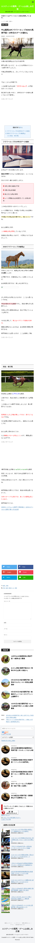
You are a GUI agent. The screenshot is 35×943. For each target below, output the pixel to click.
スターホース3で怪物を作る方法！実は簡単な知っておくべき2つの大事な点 (22, 839)
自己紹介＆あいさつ (20, 924)
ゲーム (11, 924)
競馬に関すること (26, 923)
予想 (4, 588)
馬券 (16, 588)
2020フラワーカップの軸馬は (15, 133)
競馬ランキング (5, 815)
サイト (5, 634)
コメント (7, 601)
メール (5, 628)
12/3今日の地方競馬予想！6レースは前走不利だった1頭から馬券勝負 (22, 706)
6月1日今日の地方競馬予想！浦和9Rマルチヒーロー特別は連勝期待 (22, 682)
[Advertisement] (15, 112)
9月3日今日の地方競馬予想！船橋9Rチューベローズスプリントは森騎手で (22, 694)
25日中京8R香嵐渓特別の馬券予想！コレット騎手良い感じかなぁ (22, 774)
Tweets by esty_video (8, 740)
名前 (5, 622)
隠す (20, 127)
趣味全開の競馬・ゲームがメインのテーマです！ (17, 934)
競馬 (7, 588)
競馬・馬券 (5, 585)
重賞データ (11, 588)
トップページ (17, 923)
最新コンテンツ (8, 923)
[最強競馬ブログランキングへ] (9, 289)
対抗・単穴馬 (13, 136)
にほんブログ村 (6, 734)
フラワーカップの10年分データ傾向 (17, 131)
